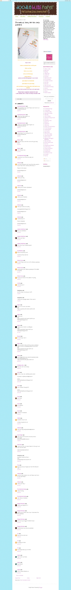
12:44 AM (19, 382)
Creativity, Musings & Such (49, 117)
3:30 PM (19, 159)
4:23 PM (19, 201)
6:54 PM (19, 286)
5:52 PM (19, 256)
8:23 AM (19, 544)
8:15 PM (18, 310)
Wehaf (18, 418)
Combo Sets (46, 75)
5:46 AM (19, 451)
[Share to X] (19, 99)
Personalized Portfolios (49, 86)
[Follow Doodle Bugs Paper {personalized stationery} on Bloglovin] (47, 52)
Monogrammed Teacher (49, 145)
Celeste (18, 555)
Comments (46, 161)
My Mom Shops (47, 147)
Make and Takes (47, 141)
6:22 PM (19, 279)
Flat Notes (46, 76)
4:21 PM (18, 172)
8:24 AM (19, 558)
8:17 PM (18, 332)
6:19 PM (18, 263)
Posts (45, 158)
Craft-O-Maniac (47, 116)
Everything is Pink (47, 120)
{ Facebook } (48, 16)
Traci (18, 465)
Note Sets (46, 83)
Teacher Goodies (47, 92)
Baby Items (46, 70)
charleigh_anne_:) (20, 365)
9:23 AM (19, 499)
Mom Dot (46, 144)
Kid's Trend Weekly (48, 134)
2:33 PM (19, 144)
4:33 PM (19, 225)
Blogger (40, 587)
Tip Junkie (46, 154)
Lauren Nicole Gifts (48, 135)
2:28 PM (19, 111)
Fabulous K (46, 122)
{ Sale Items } (41, 16)
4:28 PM (19, 213)
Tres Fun (46, 155)
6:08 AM (19, 461)
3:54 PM (19, 469)
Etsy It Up (46, 119)
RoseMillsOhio (20, 251)
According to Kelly (47, 111)
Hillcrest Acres (20, 260)
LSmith (18, 283)
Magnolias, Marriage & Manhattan (48, 139)
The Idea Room (47, 151)
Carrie (18, 372)
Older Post (38, 578)
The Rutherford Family (21, 155)
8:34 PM (19, 361)
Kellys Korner (47, 132)
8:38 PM (19, 368)
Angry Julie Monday (48, 113)
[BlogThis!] (18, 99)
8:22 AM (19, 537)
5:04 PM (19, 232)
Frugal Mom (46, 123)
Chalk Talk (46, 114)
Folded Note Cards (47, 78)
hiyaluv (18, 305)
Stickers (46, 91)
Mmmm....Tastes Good (48, 142)
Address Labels (47, 69)
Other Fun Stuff (47, 85)
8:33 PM (19, 507)
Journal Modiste (47, 129)
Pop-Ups (46, 88)
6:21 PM (18, 272)
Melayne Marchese (21, 503)
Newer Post (17, 578)
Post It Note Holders (48, 89)
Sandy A (19, 140)
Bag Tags (46, 72)
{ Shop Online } (22, 16)
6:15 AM (18, 478)
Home (28, 578)
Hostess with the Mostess (49, 126)
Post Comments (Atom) (25, 580)
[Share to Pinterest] (21, 99)
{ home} (16, 16)
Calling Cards (47, 73)
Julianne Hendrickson (21, 229)
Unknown (19, 162)
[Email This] (17, 99)
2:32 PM (19, 136)
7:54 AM (19, 400)
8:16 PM (18, 321)
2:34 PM (19, 151)
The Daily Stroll (47, 150)
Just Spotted (47, 131)
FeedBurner (52, 103)
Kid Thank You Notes (48, 80)
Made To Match (47, 137)
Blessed (18, 336)
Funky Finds (46, 125)
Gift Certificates (47, 79)
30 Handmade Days (48, 108)
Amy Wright (19, 435)
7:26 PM (19, 440)
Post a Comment (19, 575)
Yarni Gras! (19, 444)
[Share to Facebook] (20, 99)
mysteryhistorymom (21, 106)
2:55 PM (19, 431)
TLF (18, 533)
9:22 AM (19, 492)
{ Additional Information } (32, 16)
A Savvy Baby (47, 110)
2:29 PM (19, 119)
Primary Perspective (48, 148)
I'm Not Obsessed (47, 128)
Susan (18, 396)
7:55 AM (19, 414)
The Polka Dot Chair (48, 153)
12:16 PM (19, 424)
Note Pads (46, 82)
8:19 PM (18, 339)
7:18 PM (18, 293)
